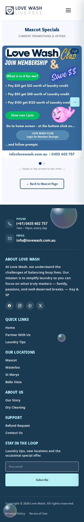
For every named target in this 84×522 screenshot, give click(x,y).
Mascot (11, 360)
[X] (40, 306)
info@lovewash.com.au (36, 240)
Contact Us (14, 433)
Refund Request (17, 425)
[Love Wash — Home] (24, 10)
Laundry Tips (15, 342)
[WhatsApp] (30, 306)
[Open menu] (68, 10)
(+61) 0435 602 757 (31, 223)
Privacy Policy (15, 513)
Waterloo (12, 367)
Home (10, 327)
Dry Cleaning (15, 407)
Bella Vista (13, 382)
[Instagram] (20, 306)
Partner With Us (17, 335)
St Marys (12, 374)
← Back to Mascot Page (42, 184)
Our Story (12, 400)
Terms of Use (38, 513)
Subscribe (42, 480)
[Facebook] (9, 306)
